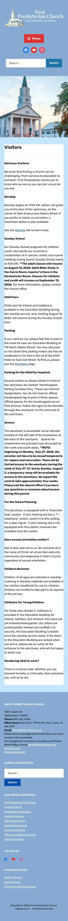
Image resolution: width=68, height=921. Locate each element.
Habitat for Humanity (16, 825)
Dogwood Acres (13, 807)
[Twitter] (34, 49)
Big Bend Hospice (14, 816)
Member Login (12, 748)
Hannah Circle (12, 882)
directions (21, 364)
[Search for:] (26, 63)
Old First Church (13, 877)
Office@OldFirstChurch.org (27, 730)
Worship (20, 230)
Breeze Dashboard (14, 752)
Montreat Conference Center (20, 834)
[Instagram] (42, 49)
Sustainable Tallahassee (17, 811)
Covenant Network (14, 830)
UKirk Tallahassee (14, 839)
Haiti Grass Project (14, 820)
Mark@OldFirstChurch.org (42, 744)
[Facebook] (26, 49)
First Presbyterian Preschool (20, 802)
